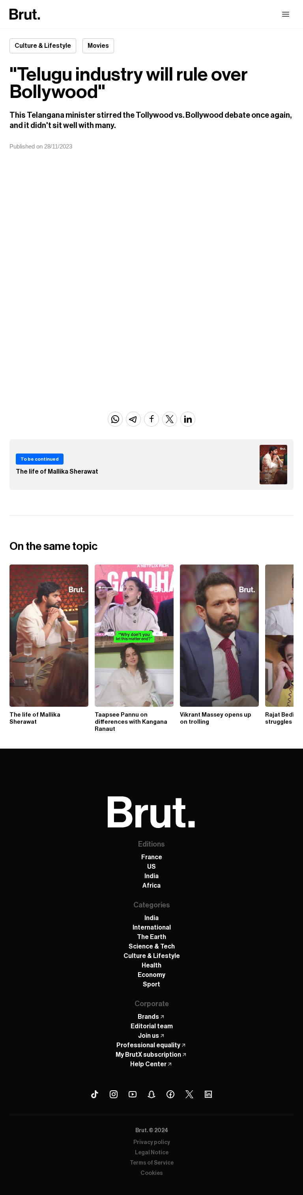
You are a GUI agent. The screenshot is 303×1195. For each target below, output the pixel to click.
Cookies (151, 1173)
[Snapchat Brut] (151, 1094)
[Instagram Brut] (114, 1094)
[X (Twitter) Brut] (189, 1094)
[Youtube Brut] (132, 1094)
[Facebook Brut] (170, 1094)
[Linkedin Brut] (208, 1094)
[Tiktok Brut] (95, 1094)
